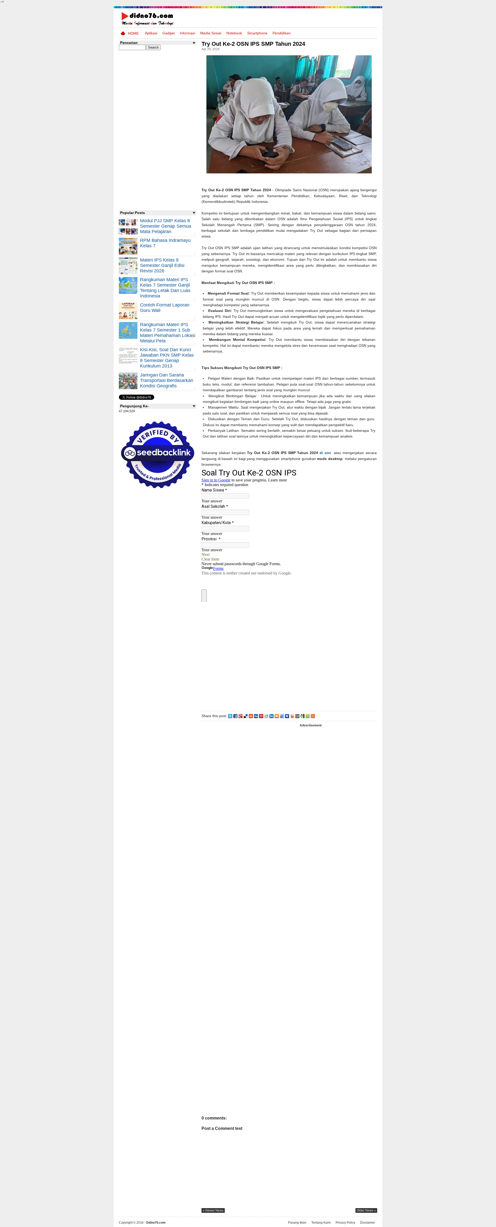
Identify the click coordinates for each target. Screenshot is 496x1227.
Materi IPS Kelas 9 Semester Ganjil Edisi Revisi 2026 (162, 265)
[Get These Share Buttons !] (297, 716)
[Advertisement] (289, 655)
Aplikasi (151, 33)
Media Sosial (210, 33)
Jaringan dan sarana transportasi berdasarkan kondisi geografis (166, 380)
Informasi (187, 33)
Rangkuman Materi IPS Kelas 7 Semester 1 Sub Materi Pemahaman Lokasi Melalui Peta (167, 332)
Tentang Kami (321, 1222)
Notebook (234, 33)
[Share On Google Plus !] (240, 716)
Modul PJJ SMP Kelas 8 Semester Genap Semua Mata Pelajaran (165, 226)
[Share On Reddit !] (266, 716)
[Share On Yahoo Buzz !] (292, 716)
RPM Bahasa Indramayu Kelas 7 (165, 243)
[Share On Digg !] (256, 716)
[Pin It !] (261, 716)
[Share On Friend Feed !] (282, 716)
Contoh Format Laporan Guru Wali (164, 307)
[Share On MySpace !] (287, 716)
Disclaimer (367, 1222)
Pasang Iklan (297, 1222)
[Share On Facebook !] (235, 716)
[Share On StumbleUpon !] (251, 716)
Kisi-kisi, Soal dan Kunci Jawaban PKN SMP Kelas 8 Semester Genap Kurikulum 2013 (167, 358)
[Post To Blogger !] (277, 716)
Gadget (168, 33)
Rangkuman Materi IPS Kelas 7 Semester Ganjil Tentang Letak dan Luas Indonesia (165, 287)
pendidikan (282, 33)
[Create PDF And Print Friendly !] (308, 716)
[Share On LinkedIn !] (271, 716)
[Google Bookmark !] (302, 716)
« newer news (213, 1210)
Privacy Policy (345, 1222)
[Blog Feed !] (313, 716)
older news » (366, 1210)
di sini (325, 453)
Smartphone (257, 33)
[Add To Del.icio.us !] (246, 716)
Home (133, 33)
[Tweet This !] (230, 716)
